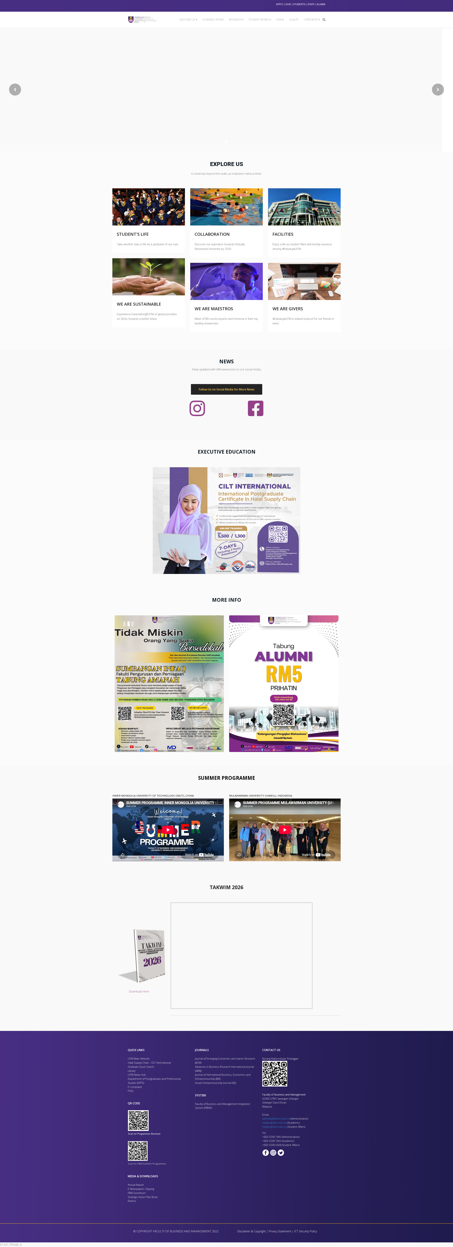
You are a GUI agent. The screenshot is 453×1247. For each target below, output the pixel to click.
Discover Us (187, 19)
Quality (294, 19)
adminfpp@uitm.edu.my (276, 1118)
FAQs (131, 1090)
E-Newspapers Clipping (141, 1189)
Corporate (311, 19)
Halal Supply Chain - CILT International (149, 1062)
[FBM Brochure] (147, 1120)
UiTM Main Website (139, 1058)
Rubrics (132, 1201)
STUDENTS (299, 4)
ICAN (279, 19)
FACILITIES (283, 234)
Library (131, 1070)
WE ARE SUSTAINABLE (139, 304)
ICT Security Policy (305, 1231)
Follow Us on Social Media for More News (226, 389)
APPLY (279, 4)
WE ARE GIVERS (288, 308)
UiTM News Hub (137, 1074)
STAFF (311, 4)
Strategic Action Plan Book (143, 1197)
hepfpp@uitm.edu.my (274, 1126)
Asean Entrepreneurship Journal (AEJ (215, 1083)
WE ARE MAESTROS (214, 308)
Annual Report (136, 1184)
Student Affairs (259, 19)
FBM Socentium (137, 1193)
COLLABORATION (212, 234)
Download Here (139, 991)
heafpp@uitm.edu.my (274, 1122)
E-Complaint (135, 1087)
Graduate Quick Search (141, 1066)
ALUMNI (321, 4)
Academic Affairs (213, 19)
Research (235, 19)
